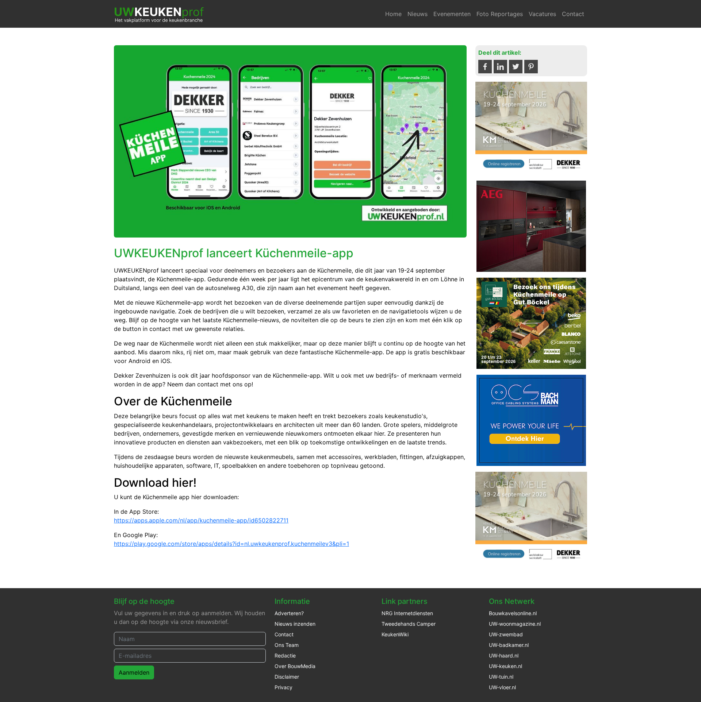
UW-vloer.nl (502, 687)
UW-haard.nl (503, 655)
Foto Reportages (499, 14)
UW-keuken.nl (505, 666)
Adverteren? (289, 613)
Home (393, 14)
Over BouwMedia (295, 666)
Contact (573, 14)
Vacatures (542, 14)
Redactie (285, 655)
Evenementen (452, 14)
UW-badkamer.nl (509, 645)
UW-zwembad (506, 634)
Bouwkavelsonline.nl (513, 613)
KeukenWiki (395, 634)
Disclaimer (287, 677)
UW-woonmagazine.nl (515, 624)
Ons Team (287, 645)
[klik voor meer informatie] (531, 127)
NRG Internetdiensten (407, 613)
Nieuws (417, 14)
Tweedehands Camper (409, 624)
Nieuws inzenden (295, 624)
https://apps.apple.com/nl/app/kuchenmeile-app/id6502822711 (201, 520)
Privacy (283, 687)
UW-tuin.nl (501, 677)
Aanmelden (134, 672)
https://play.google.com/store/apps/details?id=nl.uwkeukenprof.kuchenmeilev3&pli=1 (231, 543)
